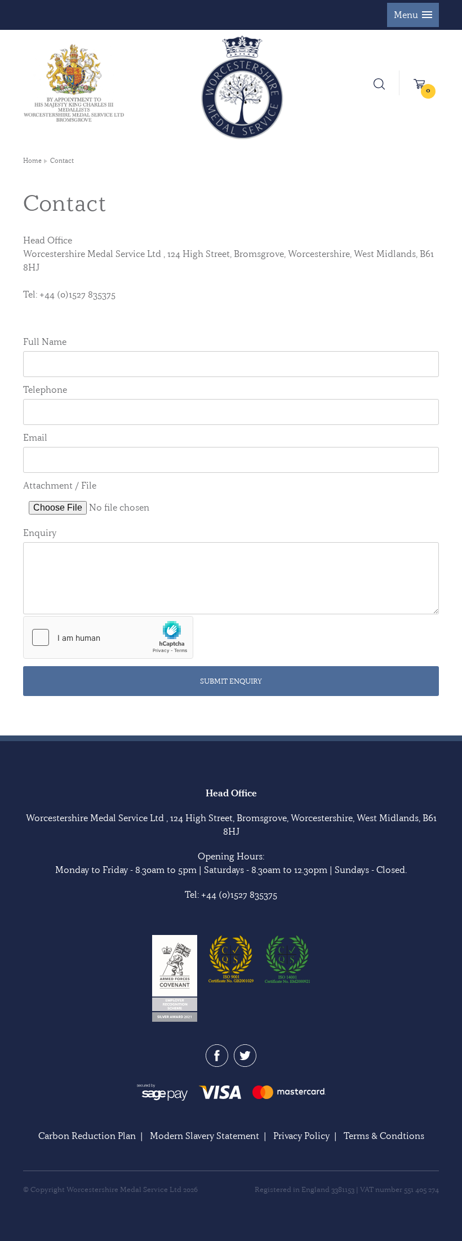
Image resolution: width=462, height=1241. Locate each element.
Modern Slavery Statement (204, 1135)
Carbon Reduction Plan (87, 1135)
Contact (62, 161)
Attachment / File (59, 485)
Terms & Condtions (384, 1135)
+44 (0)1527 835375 (239, 894)
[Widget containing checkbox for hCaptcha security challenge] (108, 637)
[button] (413, 15)
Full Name (44, 341)
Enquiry (39, 532)
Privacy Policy (301, 1135)
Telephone (45, 389)
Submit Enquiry (231, 680)
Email (35, 437)
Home (32, 161)
